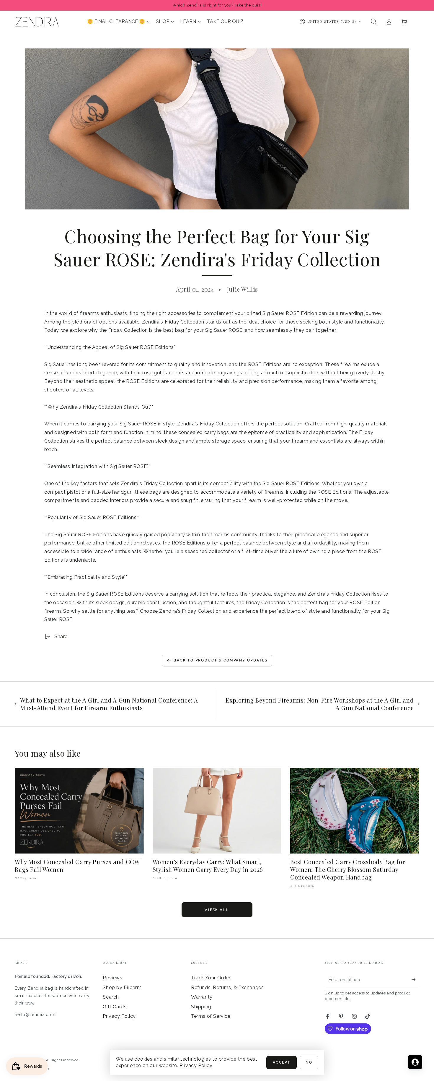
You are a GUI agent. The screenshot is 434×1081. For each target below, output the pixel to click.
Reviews (112, 978)
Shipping (201, 1007)
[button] (373, 21)
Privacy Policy (119, 1016)
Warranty (202, 997)
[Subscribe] (415, 979)
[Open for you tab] (415, 1062)
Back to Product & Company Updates (220, 660)
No (309, 1062)
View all (217, 910)
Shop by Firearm (122, 987)
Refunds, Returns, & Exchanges (227, 987)
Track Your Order (211, 978)
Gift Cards (114, 1007)
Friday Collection (184, 322)
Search (111, 997)
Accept (281, 1062)
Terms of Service (211, 1016)
